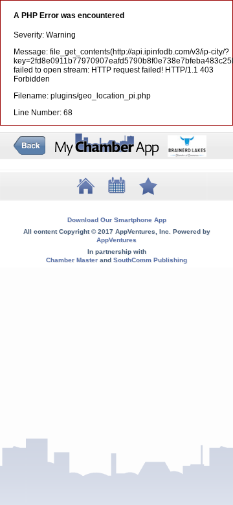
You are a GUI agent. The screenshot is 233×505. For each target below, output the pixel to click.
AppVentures (116, 239)
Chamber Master (72, 260)
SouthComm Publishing (150, 260)
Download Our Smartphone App (116, 219)
